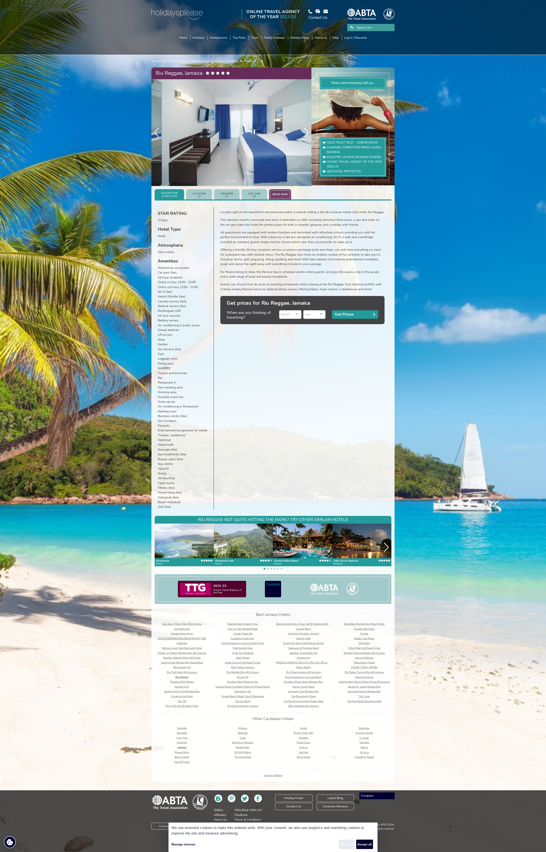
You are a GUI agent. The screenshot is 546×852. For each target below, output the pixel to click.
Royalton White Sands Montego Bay (303, 682)
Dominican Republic (242, 742)
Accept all (364, 844)
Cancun (303, 747)
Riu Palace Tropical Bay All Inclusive (364, 672)
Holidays (194, 61)
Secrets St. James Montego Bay (364, 686)
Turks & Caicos (182, 762)
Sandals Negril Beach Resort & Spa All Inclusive (364, 682)
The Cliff (182, 701)
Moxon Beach (303, 667)
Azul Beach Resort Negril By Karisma (182, 624)
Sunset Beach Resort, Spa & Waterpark (243, 696)
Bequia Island (181, 757)
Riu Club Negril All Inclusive (182, 672)
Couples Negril (303, 629)
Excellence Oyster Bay (242, 638)
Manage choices (183, 844)
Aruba (303, 728)
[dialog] (273, 837)
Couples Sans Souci (364, 629)
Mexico (364, 747)
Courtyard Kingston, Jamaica (303, 633)
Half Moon (364, 643)
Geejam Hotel (303, 638)
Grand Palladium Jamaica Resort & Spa (242, 643)
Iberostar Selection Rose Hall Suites (181, 657)
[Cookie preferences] (10, 842)
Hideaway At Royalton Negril (303, 648)
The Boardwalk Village (303, 696)
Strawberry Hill (242, 691)
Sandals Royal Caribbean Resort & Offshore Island (242, 686)
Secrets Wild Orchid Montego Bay (182, 691)
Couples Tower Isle (242, 633)
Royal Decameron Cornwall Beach (303, 677)
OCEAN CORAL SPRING (364, 667)
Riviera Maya (181, 752)
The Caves (364, 696)
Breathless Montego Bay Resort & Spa (364, 624)
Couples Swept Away (182, 633)
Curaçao (364, 737)
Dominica (182, 742)
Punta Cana (303, 742)
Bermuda (243, 733)
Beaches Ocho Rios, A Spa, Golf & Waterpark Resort (304, 624)
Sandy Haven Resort (303, 686)
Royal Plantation (364, 677)
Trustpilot (273, 584)
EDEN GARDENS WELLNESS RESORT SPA (182, 638)
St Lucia (364, 752)
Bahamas (364, 728)
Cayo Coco (181, 737)
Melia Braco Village (364, 662)
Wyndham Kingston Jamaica (242, 706)
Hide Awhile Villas (243, 648)
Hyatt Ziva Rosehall (242, 653)
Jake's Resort (243, 657)
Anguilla (182, 728)
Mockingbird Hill (182, 667)
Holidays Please (177, 61)
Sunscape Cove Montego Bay (303, 691)
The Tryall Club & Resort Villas (181, 706)
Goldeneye (181, 643)
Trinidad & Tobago (364, 757)
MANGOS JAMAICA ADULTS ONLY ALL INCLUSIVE (304, 662)
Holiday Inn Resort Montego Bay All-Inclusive (182, 653)
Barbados (182, 733)
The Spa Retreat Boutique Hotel (364, 701)
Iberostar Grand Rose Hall (303, 653)
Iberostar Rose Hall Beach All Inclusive (364, 653)
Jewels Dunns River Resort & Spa (242, 662)
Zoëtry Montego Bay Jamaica (303, 706)
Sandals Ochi (181, 686)
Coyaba (364, 633)
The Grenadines (242, 757)
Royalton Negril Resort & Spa (242, 682)
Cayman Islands (364, 733)
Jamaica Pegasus (364, 657)
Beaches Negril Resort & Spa (243, 624)
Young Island (303, 757)
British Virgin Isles (303, 733)
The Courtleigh (243, 701)
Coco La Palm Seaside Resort (242, 629)
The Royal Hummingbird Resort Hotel (303, 701)
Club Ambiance (182, 629)
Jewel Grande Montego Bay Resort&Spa (182, 662)
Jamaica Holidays (226, 61)
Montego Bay (243, 747)
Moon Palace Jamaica (242, 667)
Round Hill (242, 677)
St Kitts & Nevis (242, 752)
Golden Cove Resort (364, 638)
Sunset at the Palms (182, 696)
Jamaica (208, 61)
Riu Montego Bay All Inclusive (243, 672)
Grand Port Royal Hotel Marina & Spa (303, 643)
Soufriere (303, 752)
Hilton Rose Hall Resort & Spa (364, 648)
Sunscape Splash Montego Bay (364, 691)
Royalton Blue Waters (182, 682)
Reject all (346, 844)
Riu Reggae (246, 61)
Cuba (243, 737)
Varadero (303, 737)
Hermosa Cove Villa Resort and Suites (182, 648)
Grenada (364, 742)
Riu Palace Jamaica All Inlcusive (303, 672)
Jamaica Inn (303, 657)
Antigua (242, 728)
